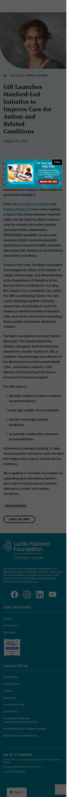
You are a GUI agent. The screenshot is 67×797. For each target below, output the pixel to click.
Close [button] (57, 162)
